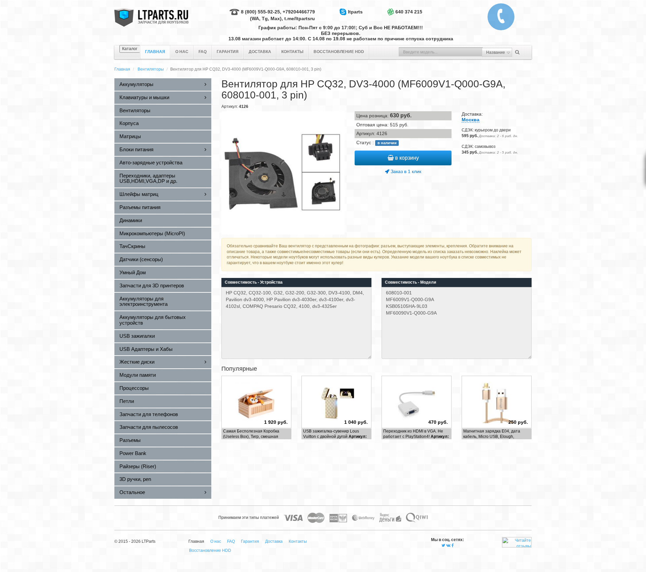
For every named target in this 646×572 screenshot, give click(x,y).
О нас (181, 51)
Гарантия (228, 51)
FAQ (203, 51)
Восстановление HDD (339, 51)
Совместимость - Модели (410, 282)
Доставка (260, 51)
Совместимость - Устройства (254, 282)
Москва (470, 119)
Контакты (292, 51)
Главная (122, 69)
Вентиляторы (151, 69)
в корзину (406, 158)
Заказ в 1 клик (405, 171)
